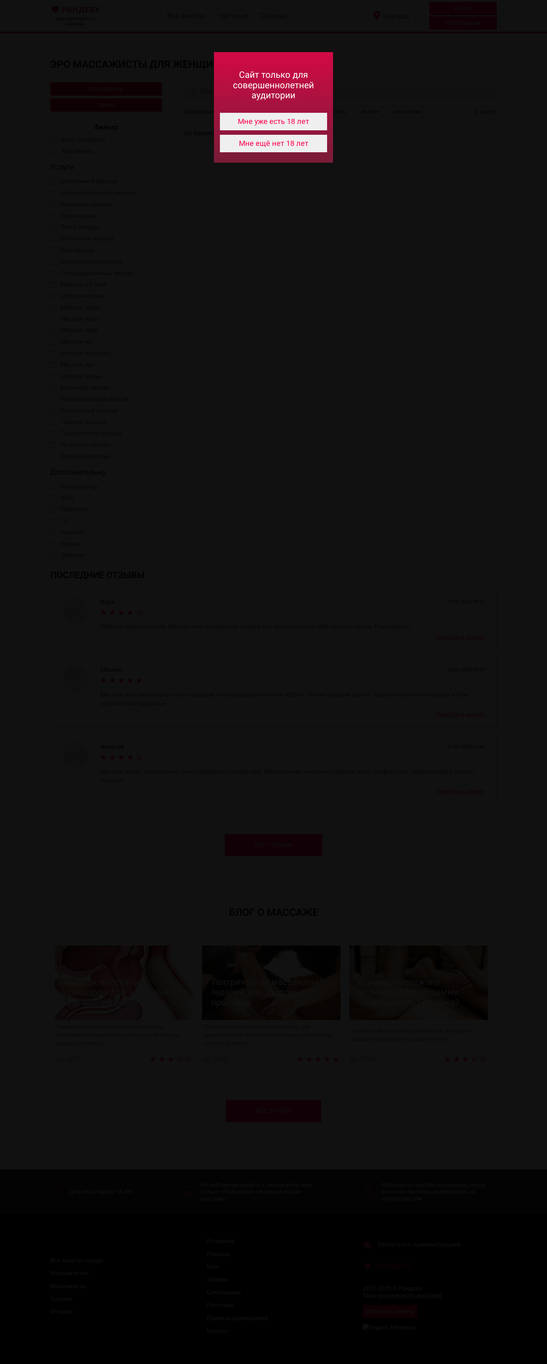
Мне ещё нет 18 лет (273, 143)
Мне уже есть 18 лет (273, 121)
